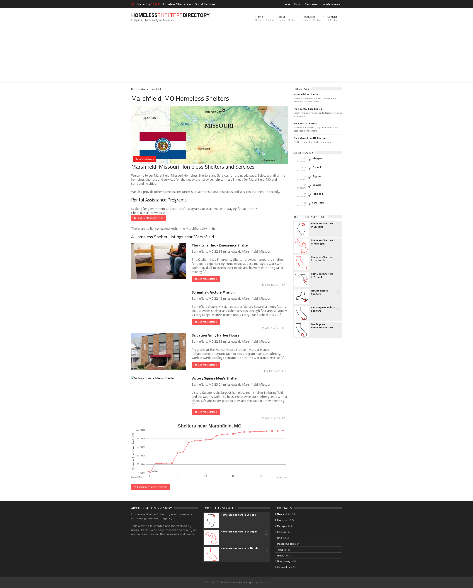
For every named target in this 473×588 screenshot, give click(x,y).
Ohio (280, 538)
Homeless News (331, 4)
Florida (281, 532)
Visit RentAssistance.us (149, 218)
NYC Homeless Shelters (319, 292)
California (282, 520)
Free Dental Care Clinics (307, 109)
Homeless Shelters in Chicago (322, 225)
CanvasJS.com (281, 478)
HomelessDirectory (170, 15)
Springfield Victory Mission (213, 292)
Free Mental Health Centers (309, 138)
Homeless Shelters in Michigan (322, 242)
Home (287, 4)
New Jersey (283, 561)
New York (282, 514)
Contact (333, 18)
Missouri (144, 89)
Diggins (316, 176)
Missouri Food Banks (305, 94)
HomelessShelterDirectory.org (236, 582)
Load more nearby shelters (151, 487)
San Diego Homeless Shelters (323, 309)
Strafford (318, 202)
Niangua (317, 158)
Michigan (282, 526)
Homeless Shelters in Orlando (322, 275)
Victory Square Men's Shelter (215, 378)
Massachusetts (285, 544)
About (297, 4)
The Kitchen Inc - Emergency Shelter (220, 245)
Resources (311, 4)
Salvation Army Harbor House (215, 335)
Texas (280, 549)
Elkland (316, 167)
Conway (316, 185)
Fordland (317, 193)
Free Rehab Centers (305, 123)
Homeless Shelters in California (322, 258)
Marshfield (157, 89)
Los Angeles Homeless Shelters (322, 326)
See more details (207, 279)
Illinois (280, 555)
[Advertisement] (236, 56)
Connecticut (283, 567)
